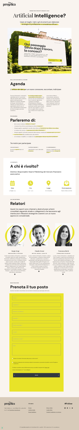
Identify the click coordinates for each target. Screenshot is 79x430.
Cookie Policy (49, 410)
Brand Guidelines (32, 412)
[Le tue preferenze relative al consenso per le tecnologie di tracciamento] (2, 428)
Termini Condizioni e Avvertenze (53, 412)
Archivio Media (31, 410)
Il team (29, 408)
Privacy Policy (49, 408)
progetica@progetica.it (15, 410)
